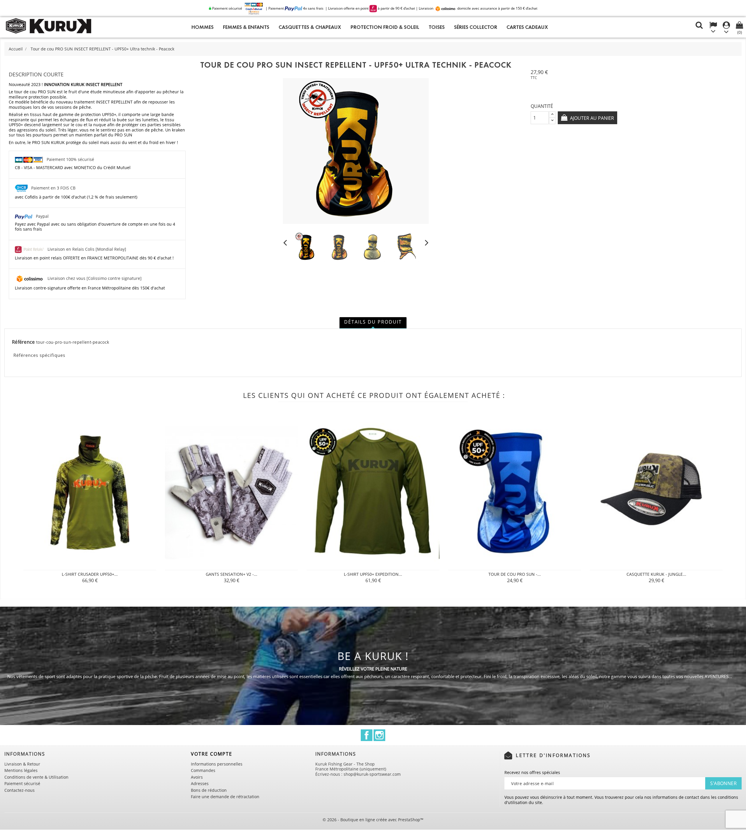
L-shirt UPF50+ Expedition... (373, 574)
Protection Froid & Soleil (385, 27)
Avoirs (197, 777)
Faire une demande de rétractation (225, 796)
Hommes (202, 27)
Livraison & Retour (22, 764)
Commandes (203, 770)
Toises (437, 27)
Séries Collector (475, 27)
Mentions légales (21, 770)
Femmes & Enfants (246, 27)
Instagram (379, 735)
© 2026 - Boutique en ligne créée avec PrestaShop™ (373, 819)
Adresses (200, 783)
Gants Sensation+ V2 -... (231, 574)
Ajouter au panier (591, 118)
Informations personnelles (216, 764)
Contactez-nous (19, 790)
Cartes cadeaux (527, 27)
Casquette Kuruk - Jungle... (656, 574)
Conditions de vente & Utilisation (36, 777)
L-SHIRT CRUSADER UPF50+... (90, 574)
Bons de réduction (209, 790)
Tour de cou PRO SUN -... (514, 574)
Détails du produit (373, 322)
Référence (23, 342)
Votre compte (211, 754)
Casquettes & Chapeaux (310, 27)
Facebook (366, 735)
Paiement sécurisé (22, 783)
